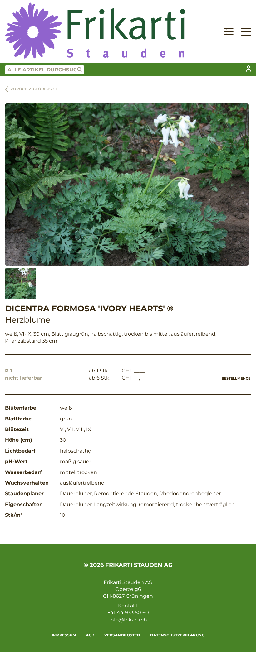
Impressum (64, 635)
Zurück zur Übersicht (36, 89)
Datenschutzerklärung (177, 635)
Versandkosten (122, 635)
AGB (90, 635)
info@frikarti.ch (128, 620)
